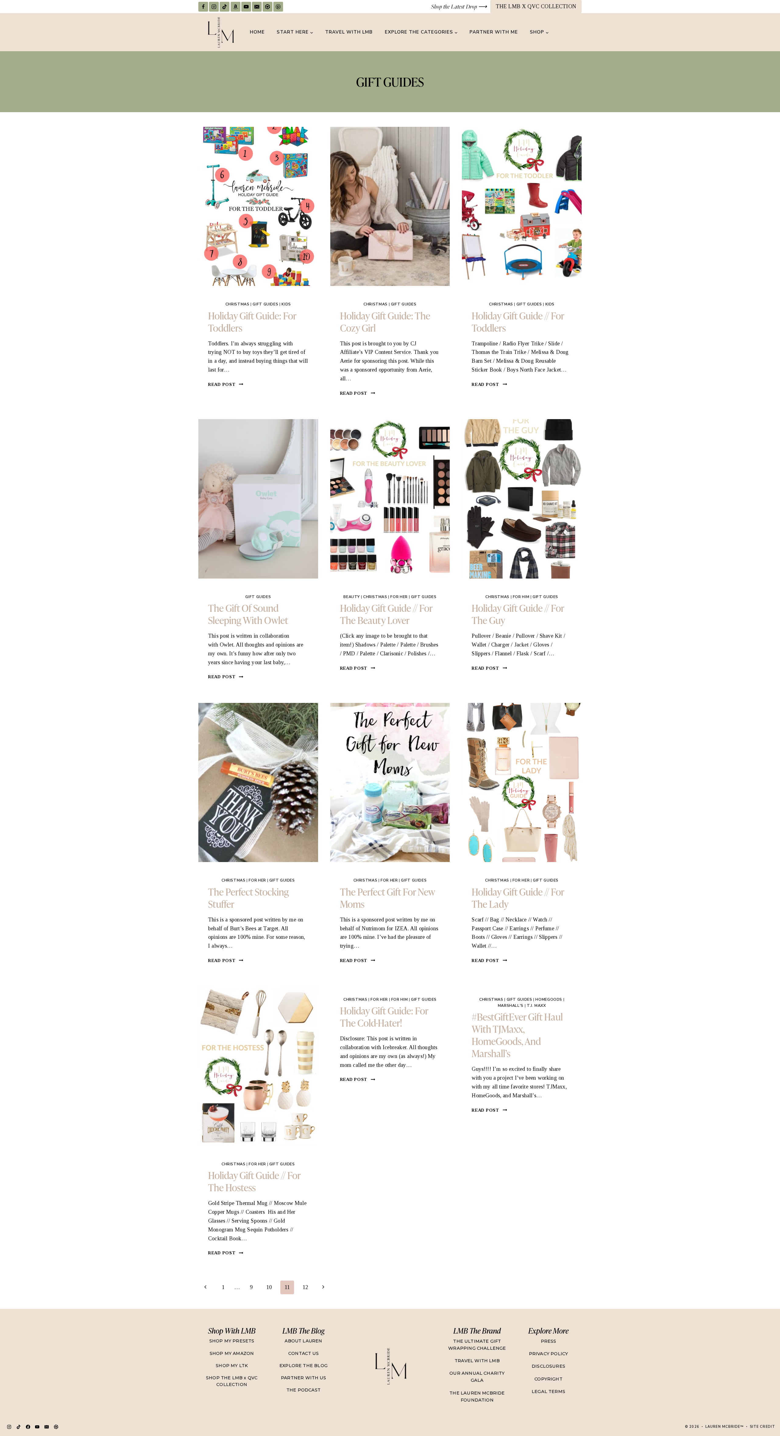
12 (305, 1287)
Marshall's (510, 1005)
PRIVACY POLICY (548, 1353)
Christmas (237, 304)
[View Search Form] (576, 32)
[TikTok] (224, 7)
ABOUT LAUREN (303, 1341)
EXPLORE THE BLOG (303, 1365)
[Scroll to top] (763, 1410)
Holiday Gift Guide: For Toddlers (252, 321)
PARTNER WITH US (303, 1378)
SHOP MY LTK (232, 1365)
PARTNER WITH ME (494, 32)
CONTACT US (303, 1353)
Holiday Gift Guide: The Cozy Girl (385, 321)
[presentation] (258, 206)
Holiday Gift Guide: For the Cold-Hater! (384, 1016)
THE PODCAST (303, 1390)
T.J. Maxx (536, 1005)
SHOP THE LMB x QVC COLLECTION (231, 1381)
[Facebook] (203, 7)
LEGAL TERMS (548, 1391)
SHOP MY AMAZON (232, 1353)
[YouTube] (246, 7)
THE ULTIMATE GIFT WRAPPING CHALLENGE (477, 1344)
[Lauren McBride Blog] (390, 1366)
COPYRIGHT (548, 1379)
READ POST (225, 384)
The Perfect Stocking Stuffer (248, 897)
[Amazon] (235, 7)
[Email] (257, 7)
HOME (257, 32)
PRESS (548, 1341)
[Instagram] (214, 7)
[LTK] (267, 7)
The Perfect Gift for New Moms (387, 897)
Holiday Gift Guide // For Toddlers (518, 321)
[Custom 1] (56, 1427)
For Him (521, 596)
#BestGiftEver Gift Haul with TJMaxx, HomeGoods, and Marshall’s (517, 1035)
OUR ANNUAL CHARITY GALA (477, 1376)
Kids (286, 304)
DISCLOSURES (548, 1366)
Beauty (351, 596)
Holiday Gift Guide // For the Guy (518, 613)
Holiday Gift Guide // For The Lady (518, 897)
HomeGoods (548, 999)
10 (269, 1287)
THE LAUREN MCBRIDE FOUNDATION (477, 1396)
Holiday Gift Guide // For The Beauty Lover (386, 613)
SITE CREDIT (762, 1426)
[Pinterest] (278, 7)
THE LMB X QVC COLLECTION (536, 6)
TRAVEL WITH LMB (349, 32)
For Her (398, 596)
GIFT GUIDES (265, 304)
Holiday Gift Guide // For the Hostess (254, 1181)
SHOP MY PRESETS (231, 1341)
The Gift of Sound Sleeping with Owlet (248, 613)
